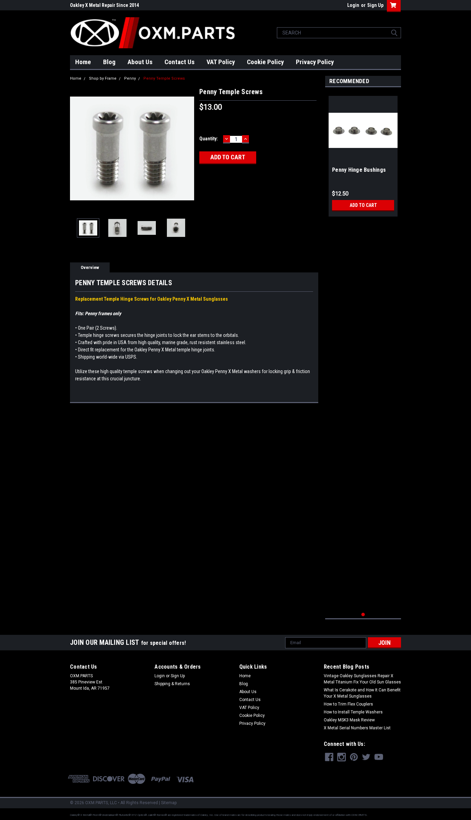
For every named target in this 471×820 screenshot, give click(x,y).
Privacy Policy (315, 62)
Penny (130, 78)
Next (187, 148)
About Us (140, 62)
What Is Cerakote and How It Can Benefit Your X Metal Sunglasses (362, 693)
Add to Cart (363, 205)
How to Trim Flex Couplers (348, 704)
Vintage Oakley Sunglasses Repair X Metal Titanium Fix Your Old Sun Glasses (362, 678)
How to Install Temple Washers (353, 712)
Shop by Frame (103, 78)
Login (353, 5)
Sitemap (169, 802)
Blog (109, 62)
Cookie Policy (265, 62)
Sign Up (375, 5)
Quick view (363, 159)
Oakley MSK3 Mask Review (349, 720)
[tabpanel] (363, 154)
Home (83, 62)
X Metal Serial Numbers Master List (357, 728)
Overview (90, 267)
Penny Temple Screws (164, 78)
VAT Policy (221, 62)
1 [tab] (363, 615)
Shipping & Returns (172, 683)
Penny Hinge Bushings (359, 170)
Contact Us (179, 62)
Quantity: (208, 138)
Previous (77, 148)
